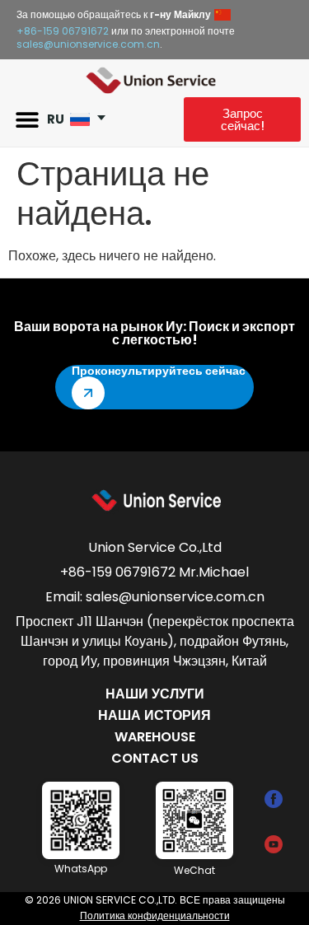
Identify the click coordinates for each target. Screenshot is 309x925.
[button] (26, 119)
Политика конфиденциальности (155, 916)
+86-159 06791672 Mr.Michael (154, 572)
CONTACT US (155, 758)
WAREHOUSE (155, 736)
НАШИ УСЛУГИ (154, 693)
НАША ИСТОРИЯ (154, 715)
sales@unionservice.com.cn (88, 44)
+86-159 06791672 (62, 31)
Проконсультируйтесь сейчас (159, 370)
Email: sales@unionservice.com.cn (155, 596)
